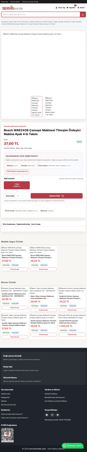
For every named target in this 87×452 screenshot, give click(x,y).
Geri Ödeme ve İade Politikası (56, 401)
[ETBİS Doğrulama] (7, 435)
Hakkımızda (5, 394)
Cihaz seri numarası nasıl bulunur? (14, 418)
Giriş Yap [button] (61, 8)
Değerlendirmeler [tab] (23, 224)
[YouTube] (58, 415)
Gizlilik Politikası (51, 394)
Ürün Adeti (10, 196)
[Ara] (83, 14)
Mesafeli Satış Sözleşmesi (55, 397)
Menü (82, 8)
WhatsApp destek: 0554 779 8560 (58, 420)
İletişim (4, 401)
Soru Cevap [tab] (35, 224)
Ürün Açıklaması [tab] (9, 224)
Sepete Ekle (54, 196)
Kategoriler (5, 397)
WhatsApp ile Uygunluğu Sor (17, 171)
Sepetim (72, 7)
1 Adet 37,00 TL (17, 185)
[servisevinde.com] (12, 7)
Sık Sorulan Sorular (8, 405)
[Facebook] (47, 415)
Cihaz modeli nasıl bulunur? (12, 414)
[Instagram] (52, 415)
